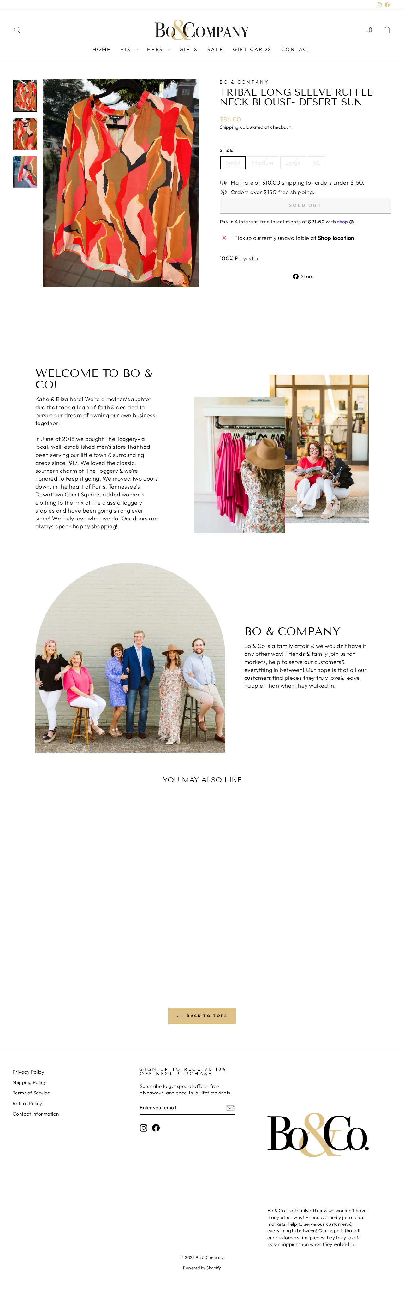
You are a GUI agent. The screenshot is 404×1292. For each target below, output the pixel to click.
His (126, 49)
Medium (262, 162)
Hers (156, 49)
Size (227, 150)
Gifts (188, 49)
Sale (215, 49)
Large (293, 162)
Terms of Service (31, 1093)
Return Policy (27, 1103)
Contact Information (36, 1114)
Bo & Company (244, 82)
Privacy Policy (28, 1072)
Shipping (229, 127)
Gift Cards (252, 49)
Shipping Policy (29, 1082)
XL (316, 162)
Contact (296, 49)
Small (233, 162)
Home (101, 49)
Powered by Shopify (202, 1267)
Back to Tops (206, 1015)
